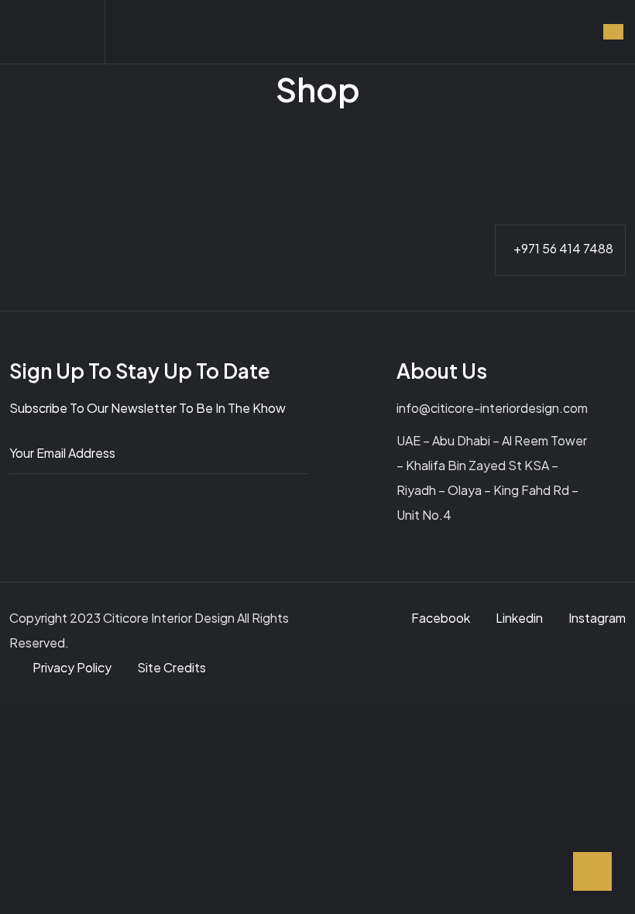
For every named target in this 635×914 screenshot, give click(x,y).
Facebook (440, 618)
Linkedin (519, 618)
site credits (171, 667)
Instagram (597, 618)
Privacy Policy (73, 667)
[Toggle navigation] (613, 32)
